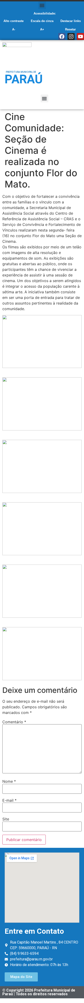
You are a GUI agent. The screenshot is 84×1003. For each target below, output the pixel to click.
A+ (42, 29)
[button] (42, 5)
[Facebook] (62, 36)
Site (5, 819)
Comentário (14, 722)
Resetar (70, 29)
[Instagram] (71, 36)
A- (13, 29)
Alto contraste (14, 21)
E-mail (9, 800)
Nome (9, 781)
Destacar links (70, 21)
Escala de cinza (42, 21)
